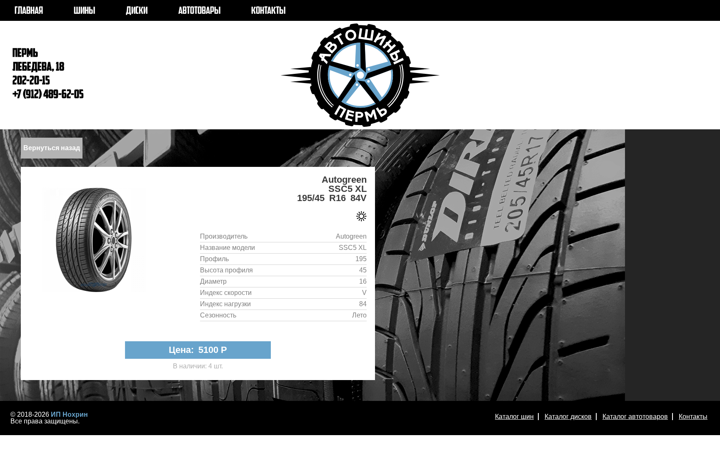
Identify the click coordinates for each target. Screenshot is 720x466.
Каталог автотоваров (635, 416)
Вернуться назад (51, 147)
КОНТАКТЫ (268, 11)
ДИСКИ (137, 11)
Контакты (693, 416)
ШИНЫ (84, 11)
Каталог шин (514, 416)
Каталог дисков (568, 416)
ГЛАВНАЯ (29, 11)
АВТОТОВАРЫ (199, 11)
